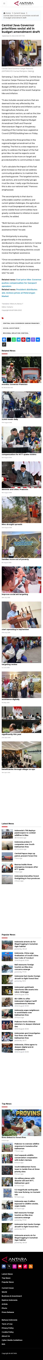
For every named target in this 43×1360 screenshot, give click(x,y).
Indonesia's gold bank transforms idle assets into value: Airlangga (26, 989)
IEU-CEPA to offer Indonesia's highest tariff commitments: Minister (26, 1001)
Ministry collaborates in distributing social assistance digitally (21, 698)
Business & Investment (12, 1296)
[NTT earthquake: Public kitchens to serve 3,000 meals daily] (21, 405)
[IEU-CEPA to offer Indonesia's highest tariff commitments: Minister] (7, 1002)
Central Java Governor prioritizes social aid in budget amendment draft (21, 17)
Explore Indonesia (9, 1300)
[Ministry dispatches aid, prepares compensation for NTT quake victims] (21, 440)
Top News (6, 1104)
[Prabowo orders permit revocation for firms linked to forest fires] (21, 1123)
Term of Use (7, 1324)
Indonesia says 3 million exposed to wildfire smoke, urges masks (26, 1203)
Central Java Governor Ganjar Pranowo (21, 323)
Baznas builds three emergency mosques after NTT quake (26, 867)
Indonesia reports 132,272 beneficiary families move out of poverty (19, 558)
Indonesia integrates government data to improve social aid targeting (21, 593)
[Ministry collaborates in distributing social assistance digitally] (21, 684)
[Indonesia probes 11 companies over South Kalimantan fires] (7, 845)
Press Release (8, 1312)
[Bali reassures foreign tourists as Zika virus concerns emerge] (7, 968)
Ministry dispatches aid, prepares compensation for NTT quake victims (19, 453)
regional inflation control (16, 333)
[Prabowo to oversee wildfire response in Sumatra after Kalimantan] (7, 1147)
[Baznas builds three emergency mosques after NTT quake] (7, 868)
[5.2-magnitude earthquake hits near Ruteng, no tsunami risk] (7, 1193)
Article (5, 1304)
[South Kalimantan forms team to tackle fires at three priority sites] (7, 1170)
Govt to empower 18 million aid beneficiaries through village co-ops (18, 768)
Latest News (8, 824)
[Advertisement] (21, 798)
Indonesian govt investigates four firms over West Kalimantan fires (27, 1035)
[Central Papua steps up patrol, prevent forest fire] (7, 857)
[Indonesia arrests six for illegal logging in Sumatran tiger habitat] (7, 945)
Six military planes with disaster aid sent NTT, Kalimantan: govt (25, 1180)
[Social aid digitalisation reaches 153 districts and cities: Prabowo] (21, 474)
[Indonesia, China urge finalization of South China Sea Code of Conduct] (7, 956)
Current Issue (19, 13)
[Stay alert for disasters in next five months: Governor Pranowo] (21, 369)
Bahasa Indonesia (9, 1320)
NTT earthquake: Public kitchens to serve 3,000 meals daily (21, 418)
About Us (6, 1336)
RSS (3, 1344)
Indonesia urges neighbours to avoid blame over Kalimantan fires (27, 1012)
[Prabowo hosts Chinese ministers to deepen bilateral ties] (7, 1025)
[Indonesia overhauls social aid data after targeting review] (21, 649)
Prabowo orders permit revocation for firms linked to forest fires (20, 1136)
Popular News (8, 935)
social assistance (11, 328)
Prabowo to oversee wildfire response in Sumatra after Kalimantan (27, 1146)
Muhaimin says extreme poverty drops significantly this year (20, 733)
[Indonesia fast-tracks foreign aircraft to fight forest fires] (7, 979)
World (4, 1292)
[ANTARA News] (24, 3)
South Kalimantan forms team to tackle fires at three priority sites (27, 1169)
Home (8, 13)
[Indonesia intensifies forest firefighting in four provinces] (7, 879)
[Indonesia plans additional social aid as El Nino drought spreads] (21, 509)
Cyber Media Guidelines (12, 1340)
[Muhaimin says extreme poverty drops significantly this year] (21, 719)
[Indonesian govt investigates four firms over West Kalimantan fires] (7, 1036)
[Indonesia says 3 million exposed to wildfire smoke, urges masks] (7, 1204)
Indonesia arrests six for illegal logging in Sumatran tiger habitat (26, 944)
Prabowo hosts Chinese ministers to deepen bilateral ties (27, 1024)
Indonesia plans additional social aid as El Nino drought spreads (21, 523)
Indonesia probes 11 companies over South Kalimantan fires (24, 844)
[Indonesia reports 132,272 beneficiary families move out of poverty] (21, 544)
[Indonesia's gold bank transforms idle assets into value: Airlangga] (7, 990)
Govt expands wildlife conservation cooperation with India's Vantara (26, 1157)
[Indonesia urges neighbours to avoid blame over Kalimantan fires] (7, 1013)
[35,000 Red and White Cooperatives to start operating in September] (21, 615)
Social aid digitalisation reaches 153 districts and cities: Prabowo (18, 488)
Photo (4, 1308)
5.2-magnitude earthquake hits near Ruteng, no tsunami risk (27, 1192)
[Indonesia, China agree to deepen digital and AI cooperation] (7, 1048)
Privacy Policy (8, 1328)
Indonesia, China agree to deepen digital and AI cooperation (26, 1047)
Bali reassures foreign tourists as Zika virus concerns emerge (24, 967)
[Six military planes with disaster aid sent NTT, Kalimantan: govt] (7, 1182)
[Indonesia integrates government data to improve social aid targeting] (21, 580)
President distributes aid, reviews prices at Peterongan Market (19, 292)
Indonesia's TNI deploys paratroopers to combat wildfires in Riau (25, 832)
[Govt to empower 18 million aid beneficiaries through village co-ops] (21, 755)
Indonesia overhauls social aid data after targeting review (21, 663)
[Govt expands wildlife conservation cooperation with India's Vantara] (7, 1159)
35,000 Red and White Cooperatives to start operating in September (20, 628)
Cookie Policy (8, 1332)
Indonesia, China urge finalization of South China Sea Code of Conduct (26, 955)
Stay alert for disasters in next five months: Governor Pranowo (18, 383)
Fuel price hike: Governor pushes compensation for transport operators (21, 283)
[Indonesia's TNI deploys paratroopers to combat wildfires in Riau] (7, 834)
